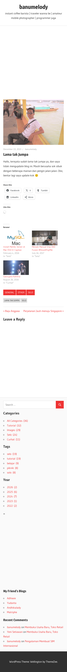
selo (24, 300)
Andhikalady (14, 607)
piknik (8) (12, 468)
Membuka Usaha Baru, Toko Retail (44, 627)
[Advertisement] (33, 61)
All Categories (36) (17, 420)
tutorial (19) (14, 458)
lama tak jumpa (11, 300)
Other (21, 292)
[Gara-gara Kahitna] (16, 267)
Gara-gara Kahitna (11, 276)
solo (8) (11, 472)
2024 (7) (12, 496)
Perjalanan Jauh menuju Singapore (42, 311)
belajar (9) (13, 463)
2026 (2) (12, 487)
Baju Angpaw (12, 311)
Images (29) (13, 430)
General (9, 292)
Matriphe (12, 612)
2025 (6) (12, 491)
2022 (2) (12, 505)
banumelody (33, 6)
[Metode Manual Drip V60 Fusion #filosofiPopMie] (44, 238)
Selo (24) (12, 434)
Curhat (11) (13, 439)
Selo (30, 292)
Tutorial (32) (14, 425)
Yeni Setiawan (15, 631)
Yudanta (11, 603)
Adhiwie (11, 598)
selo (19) (12, 453)
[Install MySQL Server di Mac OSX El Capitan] (16, 238)
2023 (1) (12, 501)
